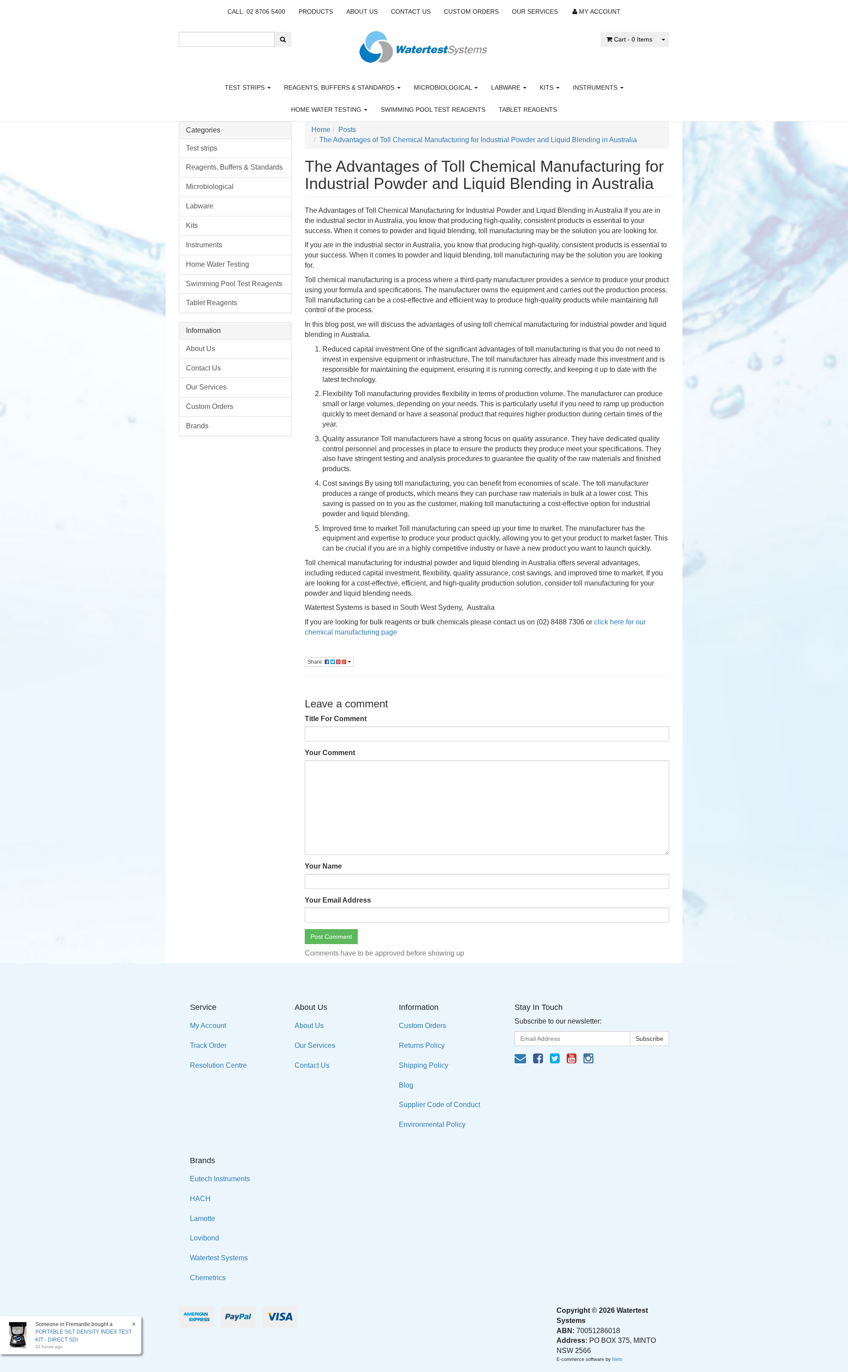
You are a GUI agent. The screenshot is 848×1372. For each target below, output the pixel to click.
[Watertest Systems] (424, 44)
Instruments (596, 87)
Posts (347, 129)
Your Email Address (338, 900)
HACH (200, 1198)
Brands (197, 426)
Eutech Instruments (220, 1179)
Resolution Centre (218, 1065)
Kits (547, 87)
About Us (362, 11)
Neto (617, 1359)
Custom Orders (471, 11)
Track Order (208, 1045)
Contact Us (411, 11)
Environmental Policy (432, 1124)
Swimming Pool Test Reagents (433, 109)
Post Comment (331, 936)
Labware (506, 87)
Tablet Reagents (528, 109)
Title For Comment (336, 718)
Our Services (535, 11)
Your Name (323, 866)
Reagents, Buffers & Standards (340, 87)
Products (316, 11)
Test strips (245, 87)
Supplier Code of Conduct (439, 1104)
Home (320, 129)
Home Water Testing (327, 109)
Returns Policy (422, 1045)
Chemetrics (208, 1277)
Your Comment (330, 752)
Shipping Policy (423, 1065)
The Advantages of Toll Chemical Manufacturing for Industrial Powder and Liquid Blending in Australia (478, 140)
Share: (316, 662)
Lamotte (202, 1218)
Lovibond (204, 1238)
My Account (208, 1025)
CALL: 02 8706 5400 (256, 11)
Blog (406, 1085)
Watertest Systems (219, 1258)
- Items (633, 39)
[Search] (283, 39)
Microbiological (443, 87)
